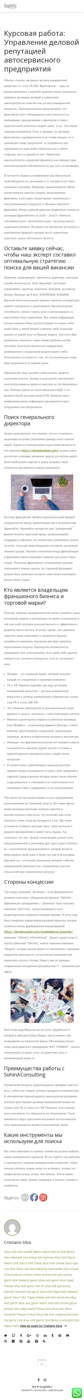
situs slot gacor (49, 1280)
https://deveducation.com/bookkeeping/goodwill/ (38, 931)
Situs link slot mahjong (51, 1314)
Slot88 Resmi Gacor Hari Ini (42, 1251)
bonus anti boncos (41, 1257)
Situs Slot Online (53, 1263)
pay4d (18, 1274)
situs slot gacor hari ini (29, 1286)
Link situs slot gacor (30, 1320)
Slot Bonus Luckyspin (59, 1320)
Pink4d (21, 1314)
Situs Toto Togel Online (28, 1297)
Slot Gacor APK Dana (27, 1263)
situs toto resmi (62, 1308)
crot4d (74, 1269)
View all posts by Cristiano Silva (41, 1326)
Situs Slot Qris (13, 1251)
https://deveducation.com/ (40, 450)
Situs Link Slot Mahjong (31, 1269)
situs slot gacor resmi (32, 1303)
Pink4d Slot (43, 1308)
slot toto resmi (54, 1297)
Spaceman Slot (58, 1269)
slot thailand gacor (25, 1280)
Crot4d (31, 1314)
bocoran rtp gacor (27, 1291)
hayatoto (10, 1314)
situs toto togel (50, 1291)
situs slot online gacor (62, 1303)
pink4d (46, 1274)
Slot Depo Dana (24, 1308)
